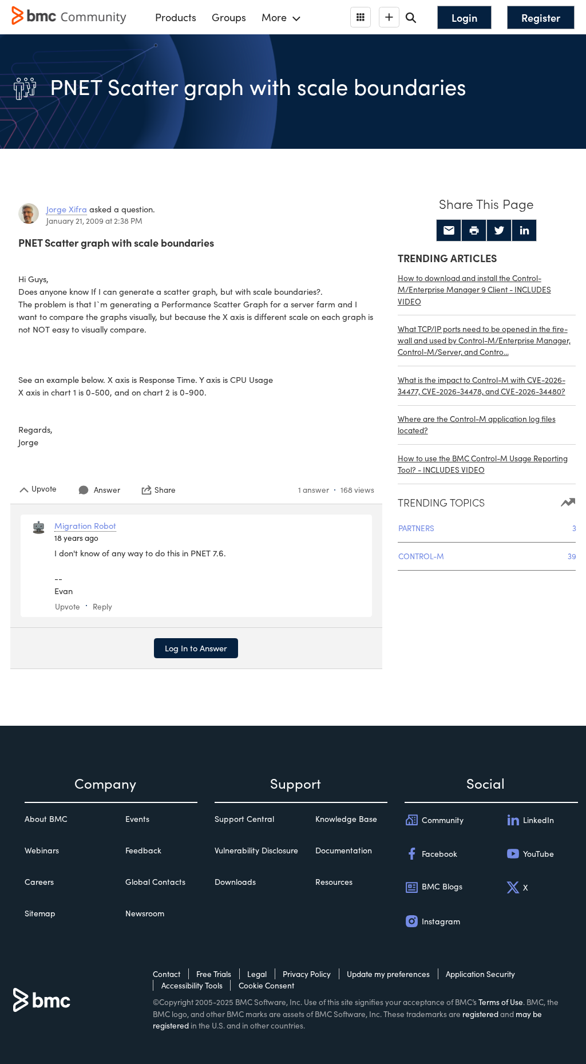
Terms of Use (500, 1001)
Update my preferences (388, 973)
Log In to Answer (196, 648)
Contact (166, 973)
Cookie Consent (266, 985)
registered (480, 1013)
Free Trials (213, 973)
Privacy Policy (307, 973)
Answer (107, 489)
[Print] (474, 231)
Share (165, 490)
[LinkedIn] (524, 231)
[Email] (449, 231)
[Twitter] (499, 231)
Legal (257, 973)
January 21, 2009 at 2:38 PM (94, 220)
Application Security (480, 973)
